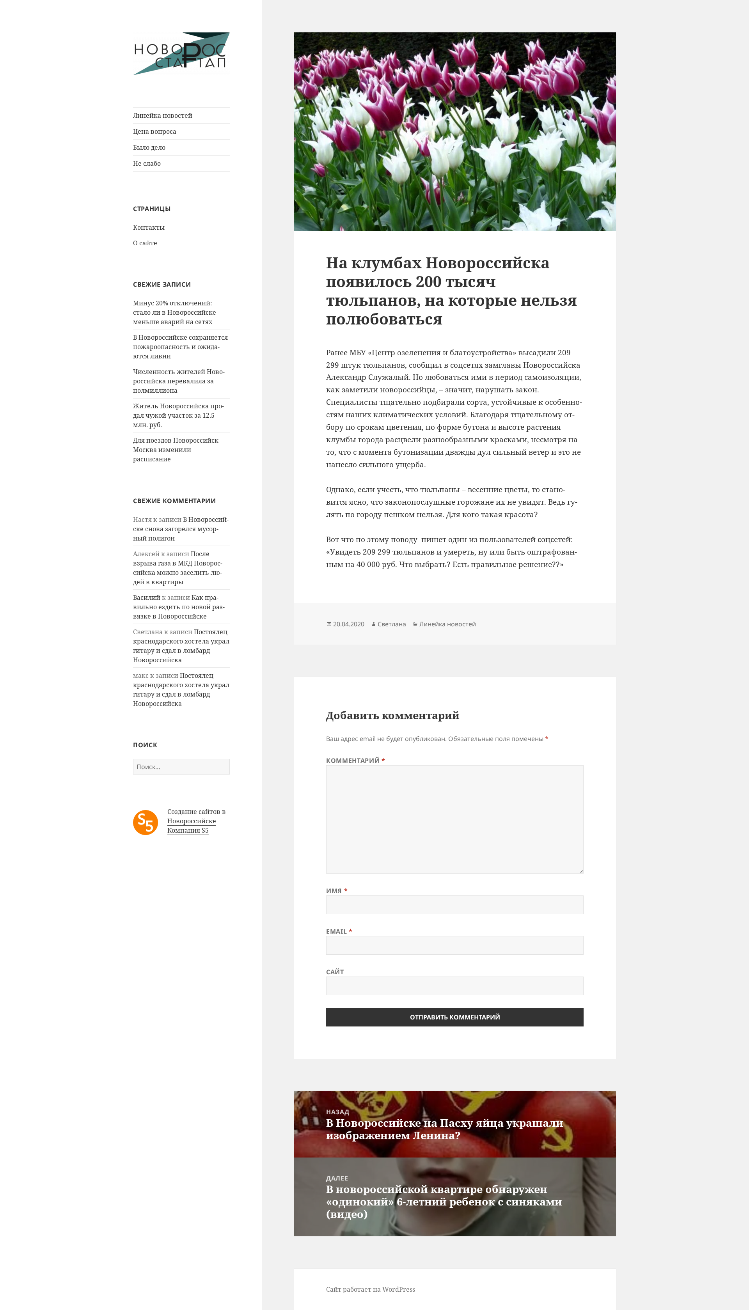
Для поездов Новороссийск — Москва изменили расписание (179, 449)
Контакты (149, 227)
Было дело (149, 147)
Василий (146, 597)
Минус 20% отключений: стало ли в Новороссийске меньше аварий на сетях (174, 312)
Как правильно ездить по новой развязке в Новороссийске (179, 606)
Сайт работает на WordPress (370, 1289)
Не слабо (147, 163)
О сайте (145, 243)
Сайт (335, 972)
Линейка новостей (162, 115)
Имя (337, 890)
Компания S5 (188, 830)
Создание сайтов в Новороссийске (196, 816)
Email (339, 931)
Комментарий (355, 760)
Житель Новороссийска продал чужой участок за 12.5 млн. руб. (178, 415)
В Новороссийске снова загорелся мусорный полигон (181, 528)
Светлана (392, 624)
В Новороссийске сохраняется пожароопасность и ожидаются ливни (180, 346)
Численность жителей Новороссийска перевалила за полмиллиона (179, 381)
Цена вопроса (154, 131)
